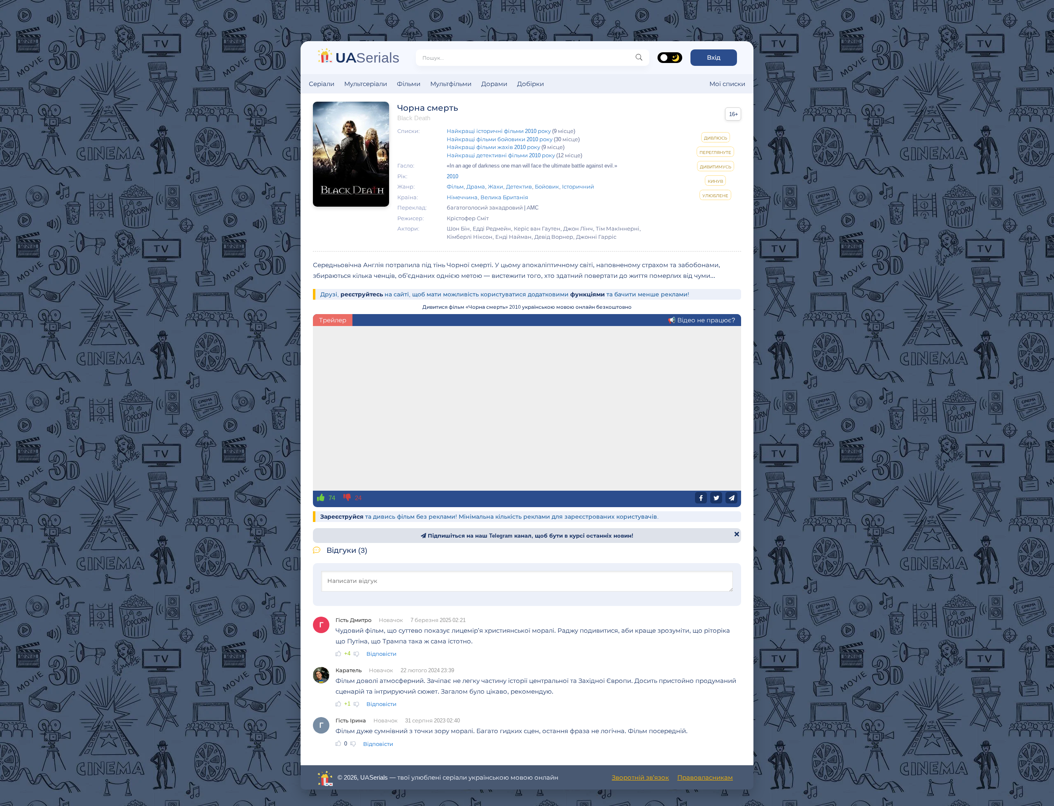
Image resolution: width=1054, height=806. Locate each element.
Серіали (321, 84)
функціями (587, 294)
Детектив (519, 186)
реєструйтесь (361, 294)
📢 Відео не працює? (701, 320)
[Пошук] (639, 57)
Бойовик (547, 186)
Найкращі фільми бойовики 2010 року (500, 139)
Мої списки (727, 84)
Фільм (455, 186)
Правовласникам (705, 777)
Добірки (530, 84)
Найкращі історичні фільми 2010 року (499, 131)
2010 (452, 176)
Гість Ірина (351, 720)
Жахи (495, 186)
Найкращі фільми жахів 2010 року (493, 147)
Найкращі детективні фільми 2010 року (501, 155)
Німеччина (462, 197)
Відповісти (381, 653)
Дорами (494, 84)
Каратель (348, 670)
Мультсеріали (365, 84)
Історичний (578, 186)
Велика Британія (504, 197)
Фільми (408, 84)
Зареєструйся (342, 516)
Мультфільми (450, 84)
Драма (475, 186)
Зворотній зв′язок (640, 777)
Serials (367, 57)
